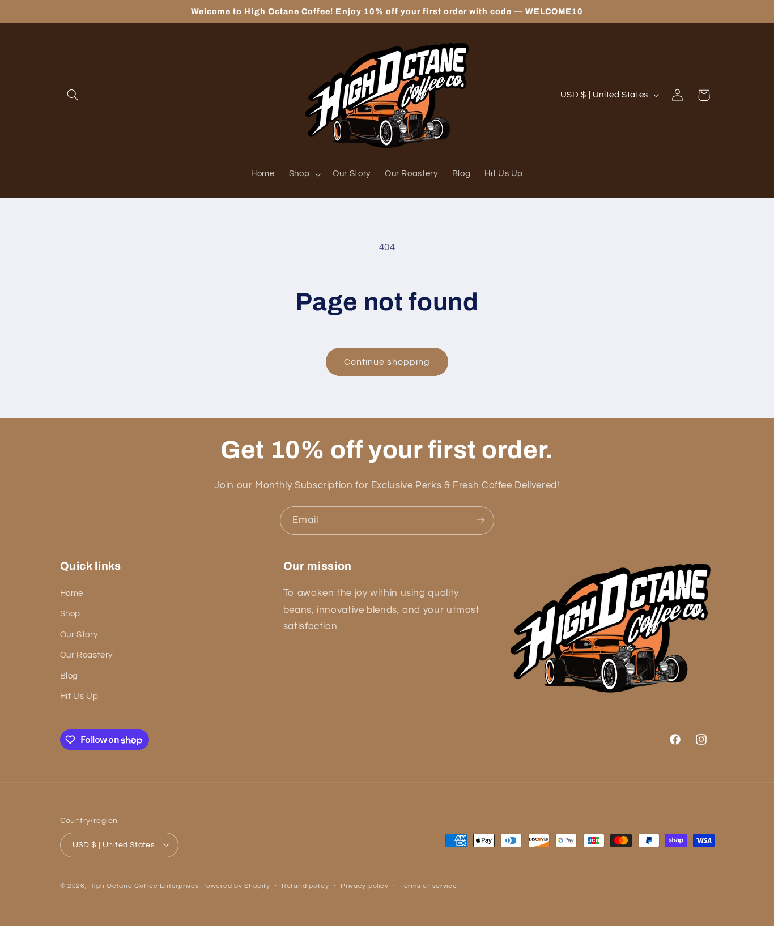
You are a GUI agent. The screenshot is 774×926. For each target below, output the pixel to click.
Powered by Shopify (235, 885)
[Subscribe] (480, 520)
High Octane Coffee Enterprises (144, 885)
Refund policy (305, 886)
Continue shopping (387, 361)
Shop (70, 614)
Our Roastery (86, 655)
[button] (73, 95)
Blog (69, 676)
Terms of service (428, 886)
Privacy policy (364, 886)
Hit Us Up (79, 697)
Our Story (79, 634)
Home (72, 594)
